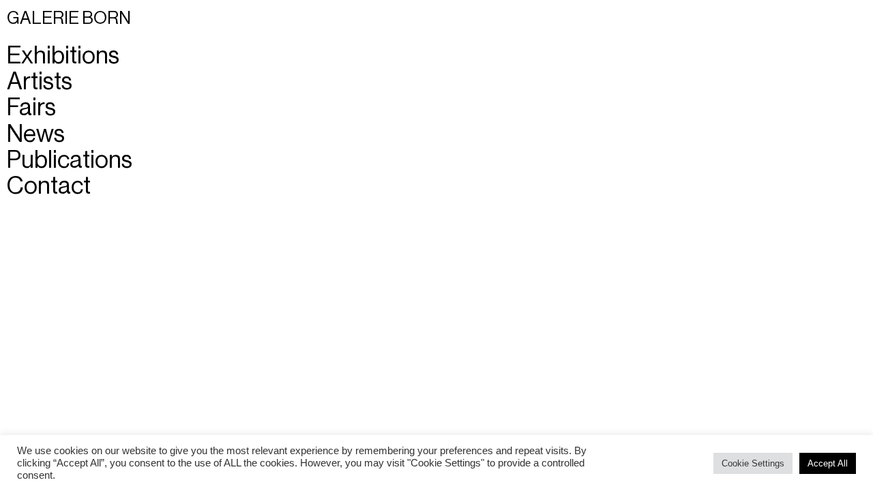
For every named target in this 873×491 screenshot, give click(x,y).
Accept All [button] (828, 463)
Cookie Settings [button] (753, 463)
